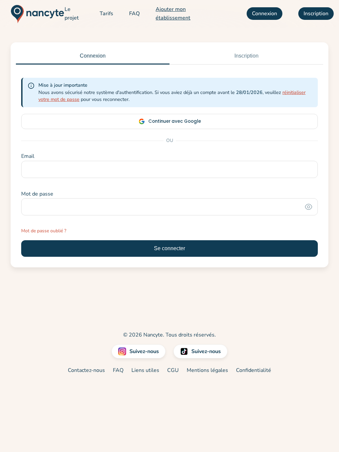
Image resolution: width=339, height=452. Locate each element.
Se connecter (169, 248)
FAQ (134, 13)
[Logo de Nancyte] (35, 14)
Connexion (264, 13)
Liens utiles (145, 370)
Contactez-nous (86, 370)
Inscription (316, 13)
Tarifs (106, 13)
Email (27, 156)
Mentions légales (207, 370)
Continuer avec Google (174, 121)
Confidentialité (253, 370)
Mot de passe (37, 194)
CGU (173, 370)
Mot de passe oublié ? (43, 231)
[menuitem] (74, 13)
